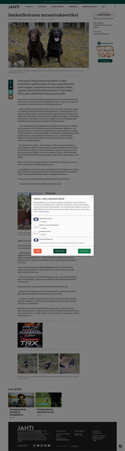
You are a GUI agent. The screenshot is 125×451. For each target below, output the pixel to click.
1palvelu (42, 234)
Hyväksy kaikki (84, 251)
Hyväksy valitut (59, 251)
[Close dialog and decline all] (92, 196)
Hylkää (38, 251)
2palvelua (43, 221)
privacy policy (44, 211)
